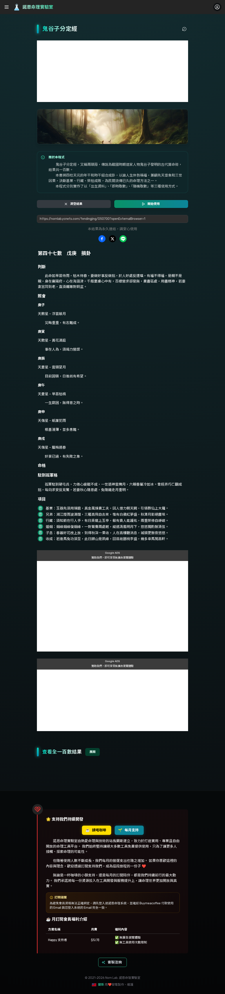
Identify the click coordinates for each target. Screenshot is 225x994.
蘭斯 (101, 985)
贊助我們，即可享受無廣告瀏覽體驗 (112, 557)
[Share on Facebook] (101, 238)
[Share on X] (112, 238)
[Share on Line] (123, 238)
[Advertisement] (112, 71)
